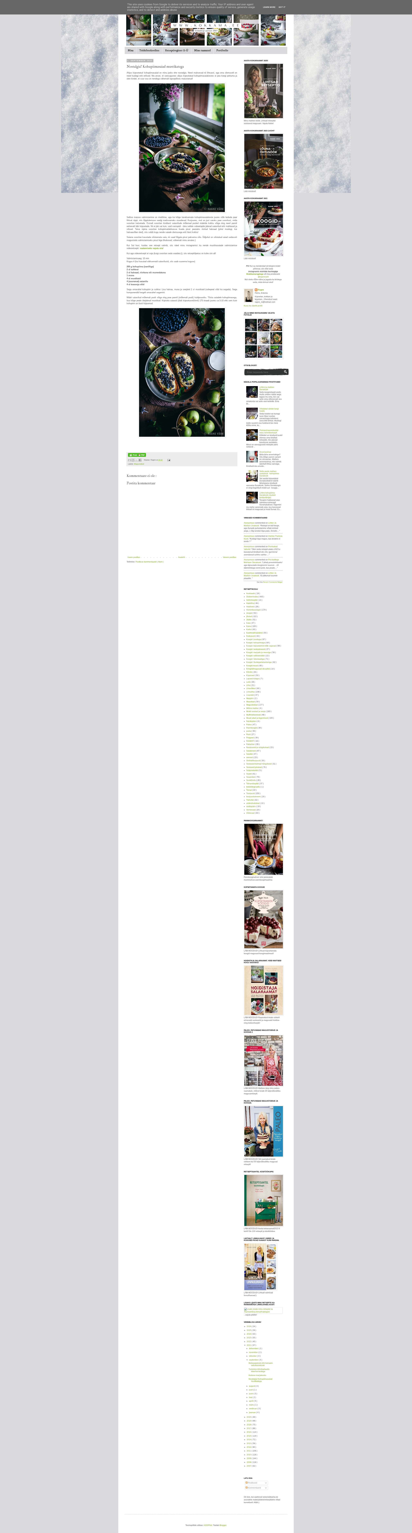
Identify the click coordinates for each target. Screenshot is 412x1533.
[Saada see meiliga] (129, 460)
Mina (130, 50)
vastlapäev (251, 806)
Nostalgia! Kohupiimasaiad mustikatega (260, 1380)
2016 (249, 1432)
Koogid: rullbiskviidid (255, 656)
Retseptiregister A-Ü (176, 50)
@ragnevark (263, 277)
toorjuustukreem (253, 797)
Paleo (249, 725)
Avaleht (181, 557)
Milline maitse (252, 708)
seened (249, 757)
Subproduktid (252, 770)
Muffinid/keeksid (253, 715)
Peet (248, 734)
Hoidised (250, 607)
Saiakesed (251, 751)
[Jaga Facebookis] (140, 460)
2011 (249, 1451)
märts (251, 1405)
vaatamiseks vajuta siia (151, 248)
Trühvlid (250, 800)
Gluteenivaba (252, 597)
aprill (251, 1401)
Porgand (250, 738)
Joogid (249, 613)
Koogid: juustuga (254, 639)
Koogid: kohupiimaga (255, 643)
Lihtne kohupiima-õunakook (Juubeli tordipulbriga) (267, 495)
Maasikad (250, 702)
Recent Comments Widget (272, 582)
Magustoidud (139, 464)
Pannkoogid (251, 728)
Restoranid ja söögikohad (257, 747)
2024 (249, 1334)
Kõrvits (249, 672)
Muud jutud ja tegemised (257, 718)
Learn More (269, 7)
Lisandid (250, 695)
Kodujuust (251, 636)
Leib (248, 682)
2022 (249, 1341)
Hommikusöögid (253, 610)
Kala (248, 623)
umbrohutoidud (253, 803)
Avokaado (251, 593)
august (252, 1386)
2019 (249, 1421)
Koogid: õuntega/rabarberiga (259, 662)
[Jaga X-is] (136, 460)
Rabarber (250, 744)
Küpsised (250, 675)
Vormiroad (251, 810)
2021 (249, 1345)
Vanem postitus (229, 557)
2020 (249, 1417)
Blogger (223, 1525)
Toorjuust (250, 793)
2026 (249, 1326)
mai (251, 1397)
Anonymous (249, 523)
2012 (249, 1447)
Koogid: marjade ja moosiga (258, 652)
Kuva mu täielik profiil (253, 306)
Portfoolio (222, 50)
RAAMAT (250, 741)
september (254, 1360)
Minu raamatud (202, 50)
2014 (249, 1439)
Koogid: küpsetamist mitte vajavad (261, 646)
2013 (249, 1443)
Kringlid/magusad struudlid (258, 669)
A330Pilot (208, 1525)
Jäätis (249, 620)
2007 (249, 1466)
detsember (254, 1348)
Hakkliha (250, 603)
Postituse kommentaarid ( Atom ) (150, 562)
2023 (249, 1338)
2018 (249, 1425)
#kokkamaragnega (254, 274)
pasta (249, 731)
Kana (248, 626)
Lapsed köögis (253, 679)
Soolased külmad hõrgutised (259, 764)
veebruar (253, 1408)
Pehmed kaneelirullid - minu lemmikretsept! (269, 431)
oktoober (253, 1356)
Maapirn (250, 698)
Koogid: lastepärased (255, 649)
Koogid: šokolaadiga (255, 659)
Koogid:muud (252, 666)
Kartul (249, 629)
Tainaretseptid (252, 783)
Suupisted (251, 777)
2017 (249, 1428)
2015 (249, 1436)
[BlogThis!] (133, 460)
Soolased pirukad (254, 767)
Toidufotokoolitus (149, 50)
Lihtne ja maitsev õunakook (266, 388)
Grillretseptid (252, 600)
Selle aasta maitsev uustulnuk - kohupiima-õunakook (269, 473)
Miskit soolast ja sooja (256, 711)
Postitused (252, 1483)
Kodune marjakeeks (257, 1375)
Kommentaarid (254, 1488)
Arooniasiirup (265, 452)
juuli (251, 1390)
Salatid (249, 754)
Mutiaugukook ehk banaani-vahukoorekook (261, 1364)
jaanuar (252, 1412)
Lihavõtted (251, 688)
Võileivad (250, 813)
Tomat (249, 790)
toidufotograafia (253, 787)
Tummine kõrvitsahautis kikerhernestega (259, 1370)
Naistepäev (251, 721)
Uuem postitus (133, 557)
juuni (251, 1394)
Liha (248, 685)
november (253, 1352)
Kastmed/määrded (254, 633)
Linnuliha (250, 692)
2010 (249, 1455)
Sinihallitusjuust (253, 761)
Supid (249, 774)
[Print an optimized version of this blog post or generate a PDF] (137, 456)
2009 (249, 1458)
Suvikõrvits (251, 780)
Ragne (261, 290)
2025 (249, 1330)
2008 (249, 1462)
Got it (282, 7)
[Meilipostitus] (168, 460)
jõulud (249, 616)
